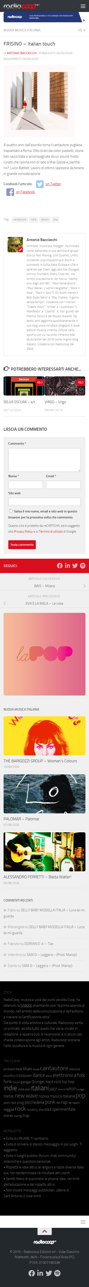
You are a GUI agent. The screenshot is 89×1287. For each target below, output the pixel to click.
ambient (9, 1069)
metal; (9, 1096)
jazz (53, 1089)
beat (19, 1069)
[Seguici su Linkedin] (67, 566)
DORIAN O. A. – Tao (38, 944)
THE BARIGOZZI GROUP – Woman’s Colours (40, 760)
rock (20, 1108)
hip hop (68, 1081)
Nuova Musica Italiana (22, 30)
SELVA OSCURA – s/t (19, 402)
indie (33, 219)
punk (50, 1102)
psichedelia (34, 1102)
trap (26, 1115)
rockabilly (32, 1109)
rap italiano (74, 1102)
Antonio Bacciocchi (22, 53)
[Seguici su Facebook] (60, 566)
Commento (17, 444)
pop (55, 219)
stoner (8, 1116)
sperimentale (63, 1109)
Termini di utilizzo (51, 531)
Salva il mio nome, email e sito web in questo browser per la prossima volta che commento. (42, 514)
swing (18, 1116)
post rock (10, 1102)
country (9, 1076)
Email (51, 476)
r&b (58, 1102)
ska (41, 1110)
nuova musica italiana (57, 1096)
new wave (26, 1095)
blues (27, 1068)
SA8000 (26, 1005)
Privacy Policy (23, 531)
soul (48, 1109)
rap (64, 1102)
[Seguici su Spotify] (82, 566)
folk (81, 1075)
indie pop (24, 1089)
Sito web (14, 493)
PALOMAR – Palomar (21, 818)
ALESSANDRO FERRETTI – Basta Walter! (37, 876)
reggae (9, 1109)
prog (20, 1102)
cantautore (20, 219)
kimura (61, 1089)
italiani (45, 219)
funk (8, 1081)
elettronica (64, 1075)
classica (74, 1069)
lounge (80, 1089)
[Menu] (83, 6)
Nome (13, 476)
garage (26, 1082)
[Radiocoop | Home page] (27, 6)
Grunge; (38, 1082)
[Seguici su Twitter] (75, 566)
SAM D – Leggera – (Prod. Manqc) (52, 955)
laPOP (70, 1089)
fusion (16, 1082)
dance (39, 1075)
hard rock (53, 1082)
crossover (23, 1075)
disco (49, 1076)
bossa (36, 1069)
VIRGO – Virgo (55, 402)
